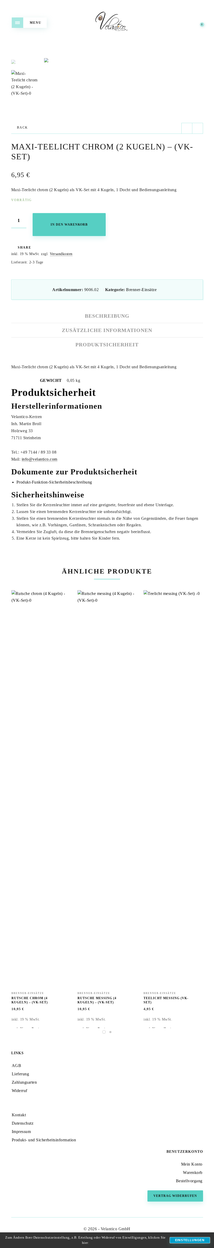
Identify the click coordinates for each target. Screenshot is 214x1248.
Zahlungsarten (24, 1082)
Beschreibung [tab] (107, 316)
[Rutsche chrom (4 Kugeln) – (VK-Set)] (40, 785)
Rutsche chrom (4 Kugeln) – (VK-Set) (29, 1000)
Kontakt (19, 1115)
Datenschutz (23, 1123)
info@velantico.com (39, 459)
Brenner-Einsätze (141, 289)
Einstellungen (190, 1240)
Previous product (187, 128)
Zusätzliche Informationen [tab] (107, 330)
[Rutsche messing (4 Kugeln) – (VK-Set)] (107, 785)
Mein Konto (192, 1164)
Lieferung (20, 1074)
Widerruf (19, 1090)
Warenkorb (193, 1172)
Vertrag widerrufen (175, 1196)
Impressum (21, 1131)
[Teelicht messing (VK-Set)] (173, 785)
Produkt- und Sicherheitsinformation (44, 1140)
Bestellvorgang (189, 1181)
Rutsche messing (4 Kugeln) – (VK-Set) (97, 1000)
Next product (197, 128)
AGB (16, 1065)
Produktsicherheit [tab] (107, 344)
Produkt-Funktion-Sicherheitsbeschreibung (54, 482)
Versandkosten (61, 254)
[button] (198, 60)
